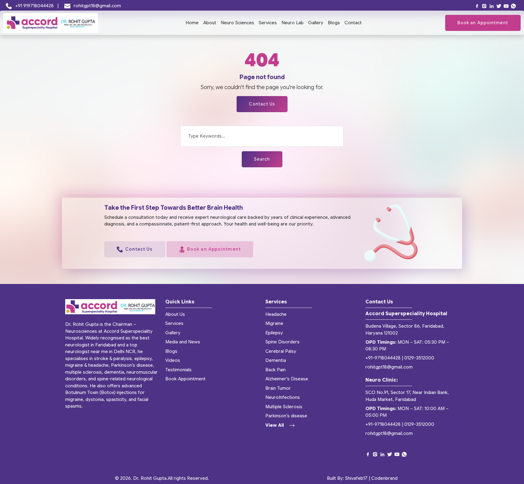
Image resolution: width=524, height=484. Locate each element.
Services (268, 22)
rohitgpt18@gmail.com (96, 5)
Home (192, 22)
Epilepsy (274, 332)
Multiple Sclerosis (283, 406)
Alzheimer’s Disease (286, 379)
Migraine (274, 323)
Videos (172, 360)
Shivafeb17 (356, 478)
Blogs (334, 22)
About (209, 22)
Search (262, 159)
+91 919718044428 (34, 5)
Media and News (182, 342)
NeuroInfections (282, 397)
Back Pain (275, 369)
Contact (353, 22)
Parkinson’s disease (286, 416)
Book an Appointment (483, 22)
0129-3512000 (419, 358)
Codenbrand (384, 478)
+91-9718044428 (383, 358)
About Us (175, 314)
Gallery (315, 22)
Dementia (275, 360)
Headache (276, 314)
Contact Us (262, 104)
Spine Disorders (282, 342)
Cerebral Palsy (280, 351)
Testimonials (178, 369)
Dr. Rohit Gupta (149, 478)
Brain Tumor (278, 388)
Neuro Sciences (237, 22)
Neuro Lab (292, 22)
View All (275, 425)
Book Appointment (185, 379)
